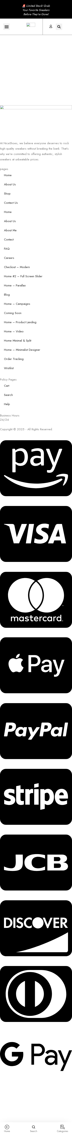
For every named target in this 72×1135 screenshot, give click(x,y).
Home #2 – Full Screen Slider (23, 276)
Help (7, 404)
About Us (10, 184)
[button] (6, 26)
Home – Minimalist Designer (22, 350)
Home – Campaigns (17, 304)
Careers (9, 258)
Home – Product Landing (20, 322)
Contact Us (11, 203)
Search (8, 395)
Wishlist (9, 368)
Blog (7, 294)
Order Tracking (14, 359)
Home (8, 175)
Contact (9, 239)
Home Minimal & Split (17, 340)
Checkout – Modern (17, 267)
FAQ (7, 248)
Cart (6, 386)
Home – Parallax (15, 285)
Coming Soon (12, 313)
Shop (7, 193)
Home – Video (14, 331)
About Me (10, 230)
